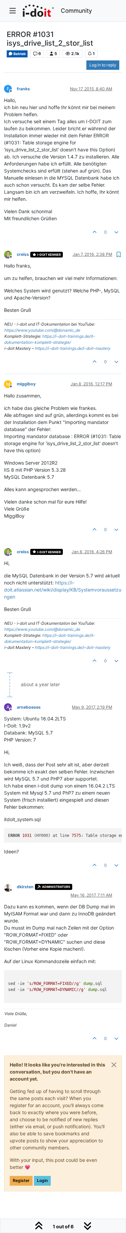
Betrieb (19, 54)
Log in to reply (102, 64)
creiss (23, 254)
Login (42, 1180)
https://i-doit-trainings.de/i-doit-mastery (73, 348)
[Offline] (10, 254)
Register (21, 1180)
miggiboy (26, 383)
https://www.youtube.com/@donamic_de (42, 330)
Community (76, 10)
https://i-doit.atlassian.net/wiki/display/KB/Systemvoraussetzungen (62, 590)
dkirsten (25, 886)
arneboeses (29, 707)
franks (23, 88)
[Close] (114, 1065)
